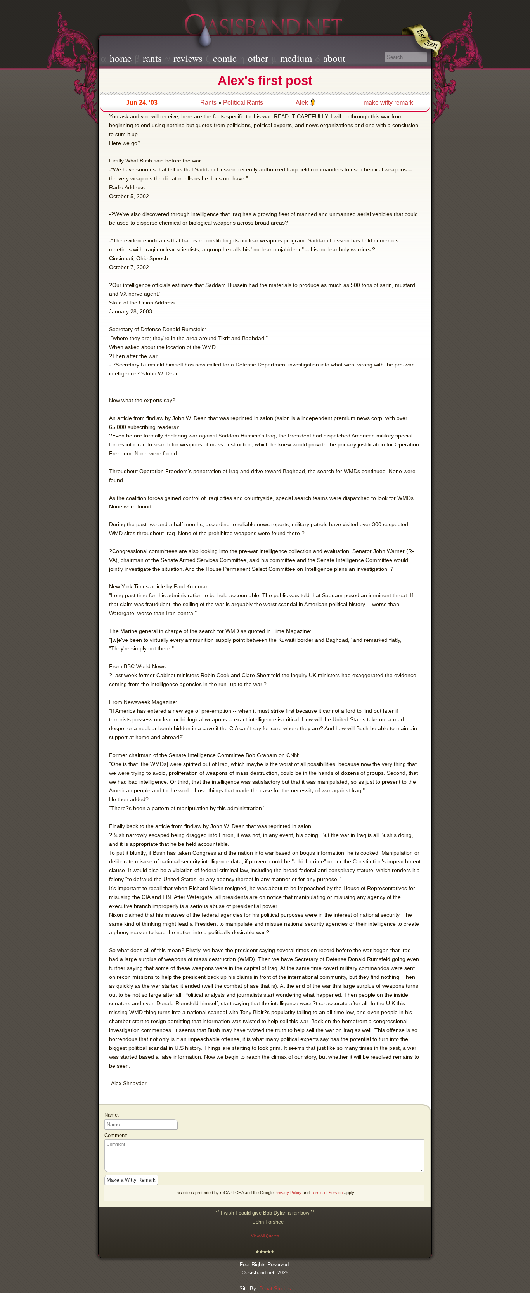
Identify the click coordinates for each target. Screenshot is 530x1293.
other (258, 58)
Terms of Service (327, 1192)
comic (225, 58)
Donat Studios (275, 1288)
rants (152, 58)
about (334, 58)
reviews (188, 58)
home (121, 58)
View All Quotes (265, 1236)
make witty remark (388, 102)
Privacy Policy (288, 1192)
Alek (302, 102)
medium (296, 58)
